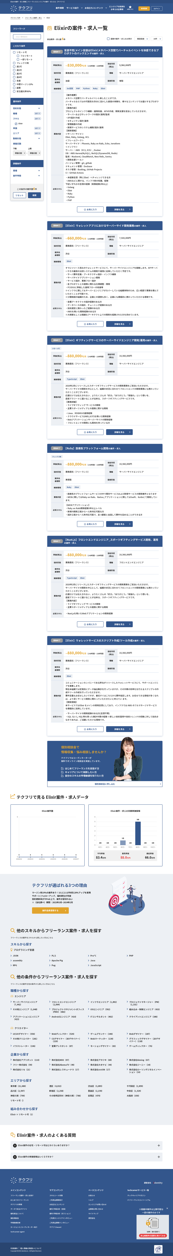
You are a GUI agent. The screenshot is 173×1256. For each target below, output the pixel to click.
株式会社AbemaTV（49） (64, 1064)
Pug (53, 965)
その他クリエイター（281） (26, 1038)
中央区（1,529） (134, 1090)
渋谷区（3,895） (95, 1085)
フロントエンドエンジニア (131, 562)
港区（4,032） (56, 1085)
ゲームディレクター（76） (141, 1045)
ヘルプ (90, 1200)
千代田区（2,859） (135, 1085)
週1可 (19, 66)
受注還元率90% (24, 91)
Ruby (95, 88)
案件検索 (60, 7)
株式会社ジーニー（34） (140, 1064)
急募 (19, 80)
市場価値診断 (15, 1222)
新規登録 (144, 8)
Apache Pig (57, 960)
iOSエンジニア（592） (100, 1009)
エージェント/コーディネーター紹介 (24, 1227)
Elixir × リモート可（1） (22, 1114)
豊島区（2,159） (95, 1090)
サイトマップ (93, 1213)
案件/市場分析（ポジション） (61, 1213)
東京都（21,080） (19, 1085)
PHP (78, 88)
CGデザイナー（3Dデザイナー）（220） (66, 1040)
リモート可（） (18, 1100)
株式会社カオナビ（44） (101, 1064)
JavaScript (95, 965)
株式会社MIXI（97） (61, 1059)
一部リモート (26, 59)
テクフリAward (55, 1227)
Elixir (20, 123)
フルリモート (26, 55)
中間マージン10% (25, 84)
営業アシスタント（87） (63, 1045)
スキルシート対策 (56, 1195)
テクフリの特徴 (16, 1204)
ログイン (157, 8)
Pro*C (93, 955)
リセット (19, 195)
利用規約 (14, 1248)
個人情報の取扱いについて (31, 1248)
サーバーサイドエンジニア (131, 72)
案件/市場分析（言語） (58, 1209)
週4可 (19, 77)
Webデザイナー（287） (140, 1033)
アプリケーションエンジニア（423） (26, 1018)
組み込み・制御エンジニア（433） (145, 1009)
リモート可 (22, 52)
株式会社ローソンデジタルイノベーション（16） (145, 1071)
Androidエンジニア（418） (64, 1016)
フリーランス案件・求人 (33, 18)
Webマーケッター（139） (102, 1038)
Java (92, 960)
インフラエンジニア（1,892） (104, 1001)
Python (86, 88)
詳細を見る (119, 209)
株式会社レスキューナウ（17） (66, 1069)
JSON (15, 955)
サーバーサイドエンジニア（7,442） (25, 1003)
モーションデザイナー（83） (103, 1045)
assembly (17, 960)
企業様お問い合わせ (95, 1209)
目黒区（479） (95, 1095)
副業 (19, 87)
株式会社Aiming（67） (140, 1059)
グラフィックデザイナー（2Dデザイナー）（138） (144, 1040)
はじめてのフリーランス (20, 1200)
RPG (15, 965)
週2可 (19, 70)
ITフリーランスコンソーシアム (138, 1200)
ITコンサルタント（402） (102, 1016)
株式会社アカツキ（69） (101, 1059)
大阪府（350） (133, 1095)
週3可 (19, 73)
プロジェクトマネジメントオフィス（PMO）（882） (68, 1010)
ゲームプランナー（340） (102, 1033)
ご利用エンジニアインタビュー (61, 1218)
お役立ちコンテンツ (57, 1204)
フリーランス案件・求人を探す (22, 1195)
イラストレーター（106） (25, 1045)
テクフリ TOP (15, 18)
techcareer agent (18, 1231)
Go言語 (70, 88)
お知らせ (91, 1195)
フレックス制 (23, 62)
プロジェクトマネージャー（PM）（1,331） (144, 1003)
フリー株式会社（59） (23, 1064)
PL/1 (54, 955)
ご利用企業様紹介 (56, 1200)
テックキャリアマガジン (136, 1195)
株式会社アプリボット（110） (27, 1059)
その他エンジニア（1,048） (26, 1009)
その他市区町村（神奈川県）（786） (65, 1095)
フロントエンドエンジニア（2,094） (64, 1003)
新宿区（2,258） (57, 1090)
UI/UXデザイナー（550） (24, 1033)
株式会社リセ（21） (22, 1069)
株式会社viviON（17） (100, 1069)
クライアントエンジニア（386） (144, 1016)
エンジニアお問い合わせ (97, 1204)
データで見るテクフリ (19, 1209)
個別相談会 (15, 1218)
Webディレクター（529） (63, 1033)
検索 (34, 195)
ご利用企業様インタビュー (59, 1222)
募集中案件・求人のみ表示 (121, 38)
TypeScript (72, 379)
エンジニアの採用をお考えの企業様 (117, 8)
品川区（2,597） (18, 1090)
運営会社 (91, 1218)
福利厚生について (17, 1213)
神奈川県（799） (18, 1095)
